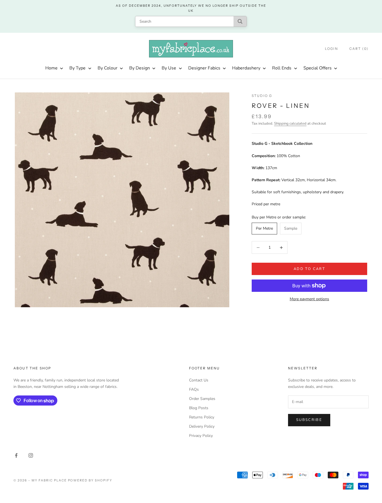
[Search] (240, 21)
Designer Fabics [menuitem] (204, 68)
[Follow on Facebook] (16, 455)
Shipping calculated (290, 123)
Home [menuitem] (51, 68)
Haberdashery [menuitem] (246, 68)
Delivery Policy (201, 426)
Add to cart (309, 268)
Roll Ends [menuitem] (281, 68)
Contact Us (198, 380)
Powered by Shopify (90, 480)
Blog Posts (198, 408)
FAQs (194, 389)
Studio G (262, 96)
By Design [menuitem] (139, 68)
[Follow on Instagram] (31, 455)
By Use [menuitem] (169, 68)
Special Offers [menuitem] (317, 68)
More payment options (309, 299)
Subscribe (309, 419)
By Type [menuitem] (77, 68)
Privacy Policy (201, 435)
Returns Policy (201, 417)
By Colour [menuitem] (107, 68)
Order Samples (202, 398)
